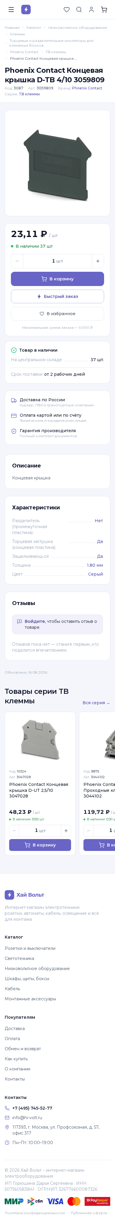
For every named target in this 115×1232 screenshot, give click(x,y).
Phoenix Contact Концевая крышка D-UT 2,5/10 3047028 (38, 790)
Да (100, 541)
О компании (17, 1069)
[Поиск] (79, 9)
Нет (99, 520)
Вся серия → (96, 702)
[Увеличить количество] (98, 261)
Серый (95, 574)
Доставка (15, 1028)
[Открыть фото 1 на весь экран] (57, 163)
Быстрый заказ (61, 296)
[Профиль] (91, 9)
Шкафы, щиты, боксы (27, 978)
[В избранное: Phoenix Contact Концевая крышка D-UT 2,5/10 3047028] (67, 719)
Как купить (16, 1059)
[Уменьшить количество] (17, 261)
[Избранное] (67, 9)
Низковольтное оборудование (77, 27)
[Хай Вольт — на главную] (26, 9)
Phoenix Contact (24, 52)
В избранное (61, 313)
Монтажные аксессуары (30, 999)
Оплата (12, 1038)
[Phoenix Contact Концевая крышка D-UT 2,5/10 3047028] (40, 738)
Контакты (15, 1079)
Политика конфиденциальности (35, 1213)
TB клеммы (56, 52)
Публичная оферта (89, 1213)
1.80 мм (95, 565)
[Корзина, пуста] (104, 9)
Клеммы (17, 34)
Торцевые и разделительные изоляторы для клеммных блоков (51, 43)
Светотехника (19, 958)
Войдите (35, 621)
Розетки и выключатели (30, 948)
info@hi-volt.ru (27, 1117)
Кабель (12, 988)
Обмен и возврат (23, 1048)
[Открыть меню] (11, 9)
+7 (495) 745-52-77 (32, 1108)
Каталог (34, 27)
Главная (12, 27)
